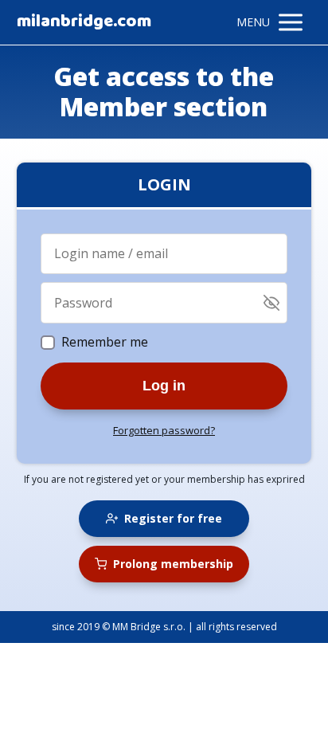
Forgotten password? (164, 430)
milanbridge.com (84, 22)
